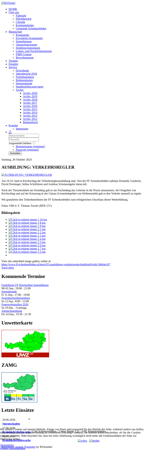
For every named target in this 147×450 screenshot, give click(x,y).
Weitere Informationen (12, 448)
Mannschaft (15, 31)
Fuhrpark (21, 15)
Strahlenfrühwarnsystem (29, 86)
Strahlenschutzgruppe (28, 47)
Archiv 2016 (30, 106)
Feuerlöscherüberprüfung (15, 298)
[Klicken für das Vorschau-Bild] (26, 174)
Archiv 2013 (30, 115)
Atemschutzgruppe (26, 44)
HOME (13, 9)
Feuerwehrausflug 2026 (14, 304)
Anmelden (15, 153)
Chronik (20, 22)
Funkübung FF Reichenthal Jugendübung (25, 285)
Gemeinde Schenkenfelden (31, 28)
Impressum (22, 128)
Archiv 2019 (30, 96)
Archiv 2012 (30, 118)
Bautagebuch (30, 122)
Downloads (22, 70)
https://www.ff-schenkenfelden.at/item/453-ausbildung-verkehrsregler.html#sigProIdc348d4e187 (55, 264)
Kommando (22, 34)
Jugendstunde (9, 291)
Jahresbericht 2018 (26, 73)
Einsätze (13, 64)
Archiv (20, 89)
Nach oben (7, 267)
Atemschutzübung (11, 310)
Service (13, 67)
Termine (13, 60)
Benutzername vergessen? (30, 146)
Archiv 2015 (30, 109)
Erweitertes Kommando (29, 38)
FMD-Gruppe (24, 54)
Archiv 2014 (30, 112)
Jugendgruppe (24, 41)
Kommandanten (25, 25)
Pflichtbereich (23, 18)
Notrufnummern (25, 76)
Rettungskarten (24, 80)
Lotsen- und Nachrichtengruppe (34, 51)
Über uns (14, 12)
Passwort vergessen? (27, 149)
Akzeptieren (7, 445)
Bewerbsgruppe (25, 57)
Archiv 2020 (30, 93)
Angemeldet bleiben (20, 143)
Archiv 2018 (30, 99)
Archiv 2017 (30, 102)
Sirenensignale (24, 83)
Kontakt (13, 125)
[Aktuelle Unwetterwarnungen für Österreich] (25, 356)
